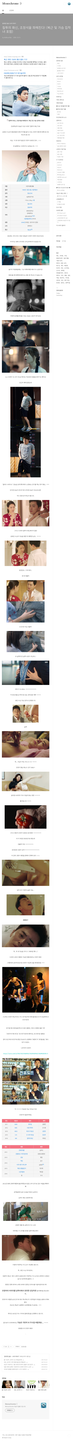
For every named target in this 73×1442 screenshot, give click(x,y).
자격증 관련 (59, 210)
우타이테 (59, 89)
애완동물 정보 (60, 138)
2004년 (23, 222)
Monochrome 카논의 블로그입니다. (15, 1406)
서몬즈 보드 (59, 261)
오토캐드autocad (61, 177)
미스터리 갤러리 (60, 225)
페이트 (58, 275)
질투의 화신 (30, 1138)
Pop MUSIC (60, 93)
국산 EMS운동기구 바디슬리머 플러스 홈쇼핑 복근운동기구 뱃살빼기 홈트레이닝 (25, 77)
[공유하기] (8, 1346)
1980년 (24, 190)
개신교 (29, 230)
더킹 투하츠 (30, 1128)
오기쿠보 (66, 268)
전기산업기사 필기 (62, 215)
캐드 (57, 256)
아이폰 (67, 278)
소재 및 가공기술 (61, 149)
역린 (22, 1161)
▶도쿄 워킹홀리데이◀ (62, 106)
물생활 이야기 (60, 71)
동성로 (58, 283)
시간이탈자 (22, 1172)
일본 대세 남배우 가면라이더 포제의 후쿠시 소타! (17, 1367)
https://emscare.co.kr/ (11, 70)
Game (59, 84)
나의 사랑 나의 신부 (22, 1165)
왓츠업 (30, 1124)
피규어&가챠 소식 (61, 117)
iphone (59, 162)
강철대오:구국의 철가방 (22, 1154)
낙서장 (59, 66)
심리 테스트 (60, 123)
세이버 (58, 280)
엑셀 (57, 278)
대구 (62, 265)
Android (59, 165)
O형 (34, 200)
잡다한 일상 (7, 1356)
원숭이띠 (30, 207)
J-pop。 (59, 86)
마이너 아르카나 (61, 143)
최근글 (58, 241)
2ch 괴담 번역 (61, 135)
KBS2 (16, 1131)
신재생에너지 (60, 199)
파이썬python (61, 175)
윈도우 (66, 273)
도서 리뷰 (59, 207)
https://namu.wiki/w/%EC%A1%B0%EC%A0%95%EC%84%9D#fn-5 (25, 1054)
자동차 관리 (60, 130)
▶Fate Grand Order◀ (63, 188)
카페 (58, 114)
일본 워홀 (66, 258)
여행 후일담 (59, 103)
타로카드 (58, 141)
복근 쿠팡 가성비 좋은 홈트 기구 (15, 59)
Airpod (59, 167)
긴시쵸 (58, 270)
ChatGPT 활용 (61, 172)
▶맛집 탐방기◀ (61, 109)
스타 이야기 (15, 1356)
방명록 (11, 10)
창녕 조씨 (29, 193)
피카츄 (61, 256)
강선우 (44, 1135)
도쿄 (62, 275)
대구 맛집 (66, 280)
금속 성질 (59, 154)
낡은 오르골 (59, 76)
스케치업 (59, 182)
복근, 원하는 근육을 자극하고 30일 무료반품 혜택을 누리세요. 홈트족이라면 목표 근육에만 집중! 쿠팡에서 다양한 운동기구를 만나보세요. (25, 63)
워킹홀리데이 (59, 273)
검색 (64, 3)
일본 (69, 275)
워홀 (65, 275)
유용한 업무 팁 (61, 184)
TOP (69, 1435)
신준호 (44, 1131)
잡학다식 (58, 120)
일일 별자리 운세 (61, 146)
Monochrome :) (11, 3)
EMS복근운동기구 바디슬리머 (15, 73)
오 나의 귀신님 (30, 1135)
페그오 (58, 265)
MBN (16, 1124)
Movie (59, 81)
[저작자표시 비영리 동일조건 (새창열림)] (23, 1346)
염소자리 (30, 204)
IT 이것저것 (59, 160)
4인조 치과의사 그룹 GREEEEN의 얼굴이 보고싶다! (18, 1364)
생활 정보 (59, 128)
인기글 (64, 241)
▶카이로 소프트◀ (62, 196)
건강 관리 (59, 125)
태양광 (66, 265)
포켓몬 (62, 270)
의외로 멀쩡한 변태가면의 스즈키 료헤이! (15, 1369)
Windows (59, 170)
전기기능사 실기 (61, 213)
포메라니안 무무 (61, 68)
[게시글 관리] (11, 1346)
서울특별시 (35, 190)
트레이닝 (58, 97)
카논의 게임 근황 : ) (61, 193)
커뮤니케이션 (60, 100)
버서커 (58, 268)
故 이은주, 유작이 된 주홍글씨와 (13, 1360)
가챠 (65, 256)
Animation (60, 79)
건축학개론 (22, 1150)
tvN (16, 1135)
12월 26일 (28, 190)
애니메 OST (60, 91)
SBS (16, 1138)
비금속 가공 (60, 157)
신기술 (59, 202)
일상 (58, 63)
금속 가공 (59, 152)
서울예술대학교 (28, 219)
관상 (22, 1157)
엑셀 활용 (59, 179)
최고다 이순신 (30, 1131)
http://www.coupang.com (12, 56)
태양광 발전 (59, 258)
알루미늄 (67, 283)
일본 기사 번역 (61, 133)
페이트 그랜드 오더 (61, 263)
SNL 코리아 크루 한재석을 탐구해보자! (15, 1362)
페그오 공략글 (60, 190)
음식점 (59, 112)
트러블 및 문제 (61, 204)
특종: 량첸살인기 (21, 1168)
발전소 (62, 283)
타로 (62, 268)
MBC (16, 1128)
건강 (62, 280)
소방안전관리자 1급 (62, 218)
